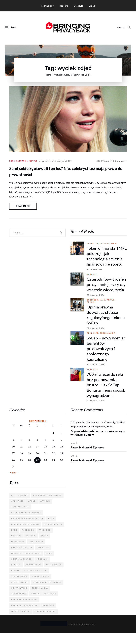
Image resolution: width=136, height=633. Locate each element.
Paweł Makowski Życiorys (87, 447)
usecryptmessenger (24, 600)
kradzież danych (21, 547)
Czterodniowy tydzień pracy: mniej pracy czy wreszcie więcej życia (106, 284)
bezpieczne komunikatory (27, 518)
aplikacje (17, 501)
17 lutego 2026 (94, 269)
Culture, (105, 243)
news (49, 553)
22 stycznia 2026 (96, 400)
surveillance (40, 576)
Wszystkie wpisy (62, 75)
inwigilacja (36, 542)
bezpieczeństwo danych (26, 513)
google (31, 536)
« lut (13, 473)
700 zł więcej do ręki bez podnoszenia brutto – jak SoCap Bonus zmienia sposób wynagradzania (106, 385)
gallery (16, 536)
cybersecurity (53, 524)
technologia (40, 588)
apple (32, 501)
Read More (23, 206)
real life (92, 274)
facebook (28, 530)
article (45, 501)
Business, (93, 243)
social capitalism (35, 571)
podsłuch (42, 559)
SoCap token (54, 565)
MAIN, (103, 300)
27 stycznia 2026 (96, 328)
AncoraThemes (53, 623)
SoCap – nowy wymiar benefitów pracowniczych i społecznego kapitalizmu (106, 348)
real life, (93, 333)
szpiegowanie (19, 582)
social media (19, 576)
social (15, 571)
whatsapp (48, 605)
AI (12, 495)
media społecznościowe (26, 553)
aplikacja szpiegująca (47, 495)
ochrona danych (21, 559)
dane (14, 530)
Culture (21, 161)
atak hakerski (20, 507)
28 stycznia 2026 (96, 295)
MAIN (114, 243)
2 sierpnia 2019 (63, 161)
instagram (17, 542)
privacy (16, 565)
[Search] (129, 27)
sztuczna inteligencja (47, 582)
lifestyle (43, 547)
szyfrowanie (19, 588)
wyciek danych (20, 611)
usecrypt (50, 594)
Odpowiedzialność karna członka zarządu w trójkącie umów (97, 433)
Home (48, 75)
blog (51, 518)
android (23, 495)
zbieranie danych (45, 611)
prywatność (33, 565)
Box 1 (12, 161)
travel (35, 594)
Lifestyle (32, 161)
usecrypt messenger (24, 605)
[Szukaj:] (37, 232)
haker (44, 536)
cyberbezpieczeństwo (25, 524)
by (46, 161)
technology (107, 333)
